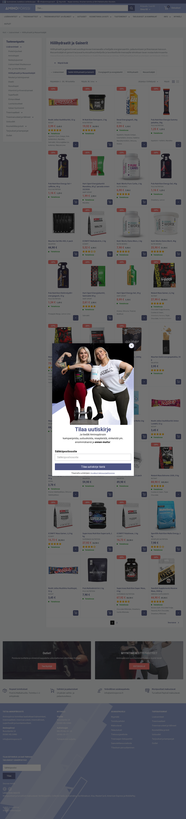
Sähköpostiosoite (66, 451)
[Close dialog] (131, 345)
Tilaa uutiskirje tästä (93, 466)
